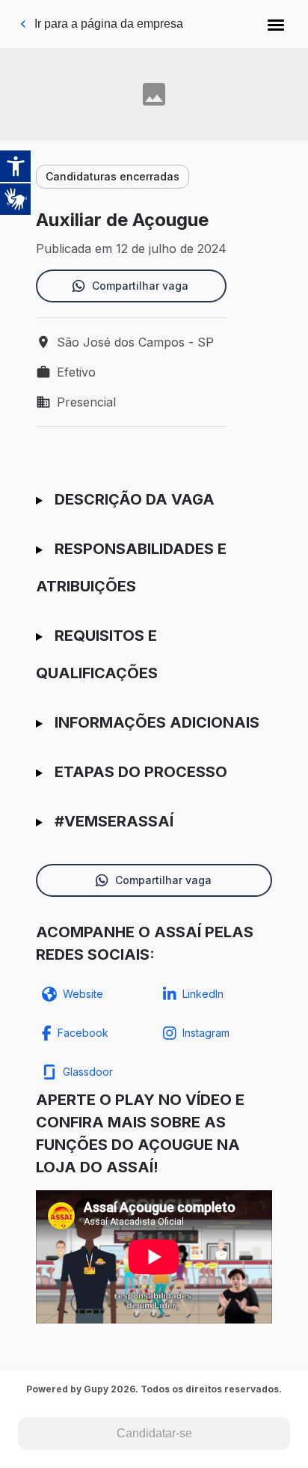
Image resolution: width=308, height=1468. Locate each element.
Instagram (206, 1032)
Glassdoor (88, 1071)
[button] (276, 24)
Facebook (83, 1032)
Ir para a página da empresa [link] (108, 23)
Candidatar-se (154, 1433)
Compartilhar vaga (140, 285)
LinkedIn (203, 993)
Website (83, 993)
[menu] (276, 24)
